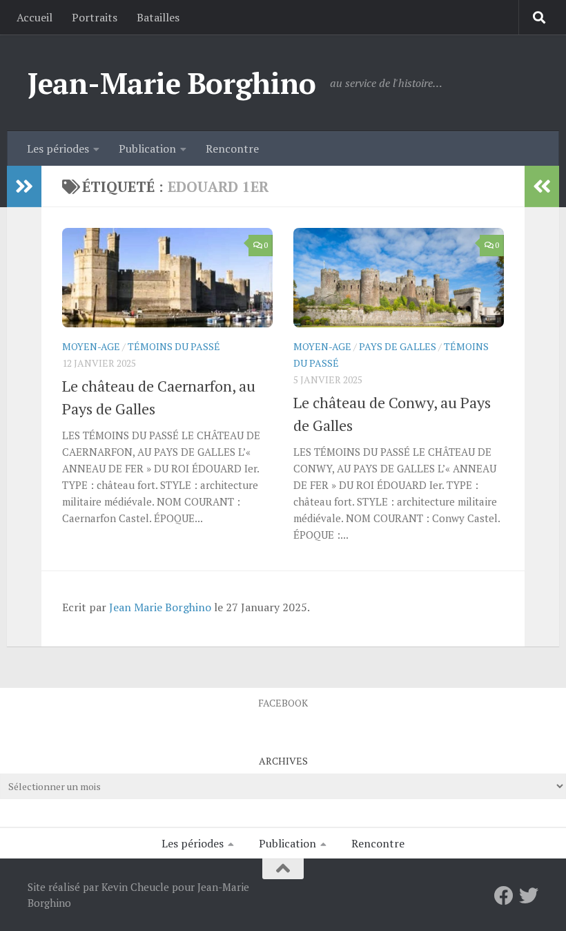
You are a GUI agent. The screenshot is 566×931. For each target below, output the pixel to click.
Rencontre (232, 148)
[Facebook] (504, 895)
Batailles (158, 17)
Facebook (283, 702)
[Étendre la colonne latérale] (24, 186)
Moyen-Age (91, 346)
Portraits (94, 17)
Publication (147, 148)
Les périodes (58, 148)
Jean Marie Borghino (160, 607)
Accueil (34, 17)
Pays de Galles (397, 346)
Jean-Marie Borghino (172, 83)
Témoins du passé (174, 346)
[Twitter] (528, 895)
